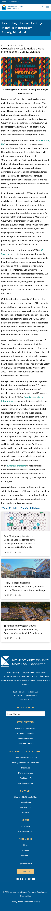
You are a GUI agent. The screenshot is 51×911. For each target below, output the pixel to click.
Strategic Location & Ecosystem (25, 762)
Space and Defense (26, 743)
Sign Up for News (25, 864)
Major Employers (25, 773)
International (25, 802)
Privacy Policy (17, 901)
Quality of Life (26, 778)
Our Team (25, 826)
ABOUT (25, 820)
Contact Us (25, 871)
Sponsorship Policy (32, 901)
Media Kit (25, 855)
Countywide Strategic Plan (25, 797)
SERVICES (25, 791)
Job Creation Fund (25, 783)
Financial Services (25, 738)
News (4, 2)
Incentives (25, 768)
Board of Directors (25, 831)
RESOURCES (25, 839)
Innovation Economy (25, 733)
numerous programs (16, 465)
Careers (25, 850)
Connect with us (14, 2)
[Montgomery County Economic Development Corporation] (12, 7)
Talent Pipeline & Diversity (25, 757)
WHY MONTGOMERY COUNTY (25, 751)
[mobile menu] (48, 7)
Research (25, 812)
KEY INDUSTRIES (25, 722)
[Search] (47, 714)
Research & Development (25, 728)
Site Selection (25, 807)
